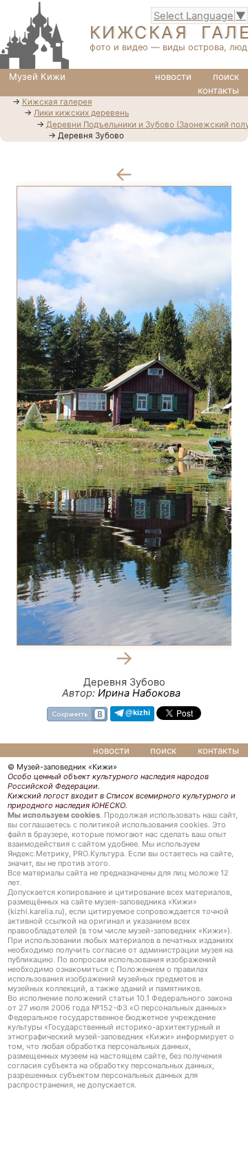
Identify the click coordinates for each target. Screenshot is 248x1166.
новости (173, 76)
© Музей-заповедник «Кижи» (62, 767)
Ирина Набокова (139, 693)
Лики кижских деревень (81, 113)
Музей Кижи (37, 76)
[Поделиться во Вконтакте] (77, 712)
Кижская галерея (57, 102)
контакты (218, 90)
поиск (226, 76)
